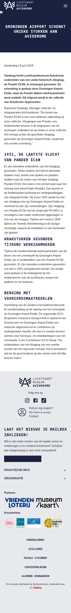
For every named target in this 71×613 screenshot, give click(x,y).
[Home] (18, 5)
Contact (33, 416)
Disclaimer (35, 549)
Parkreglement (35, 540)
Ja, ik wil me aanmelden (23, 459)
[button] (65, 6)
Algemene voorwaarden (35, 576)
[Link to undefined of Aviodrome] (27, 400)
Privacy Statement (35, 558)
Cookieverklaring (35, 567)
